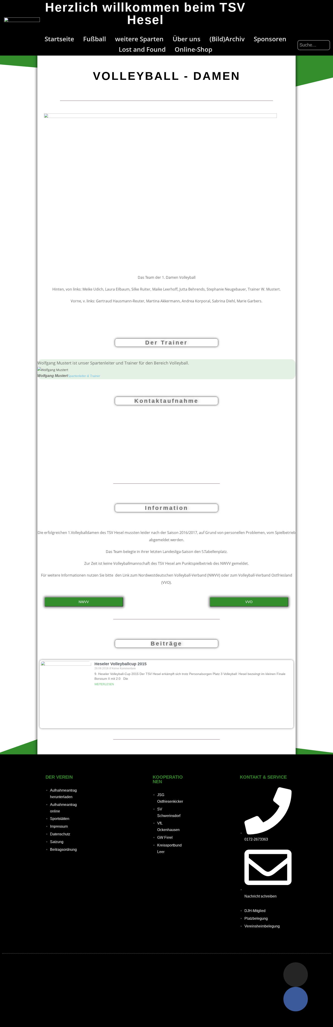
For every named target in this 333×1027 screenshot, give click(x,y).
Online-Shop (193, 49)
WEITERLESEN (104, 684)
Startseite (59, 38)
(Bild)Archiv (227, 38)
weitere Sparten (139, 38)
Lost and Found (142, 49)
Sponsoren (270, 38)
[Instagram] (295, 974)
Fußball (94, 38)
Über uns (186, 38)
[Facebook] (295, 999)
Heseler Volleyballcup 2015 (120, 664)
